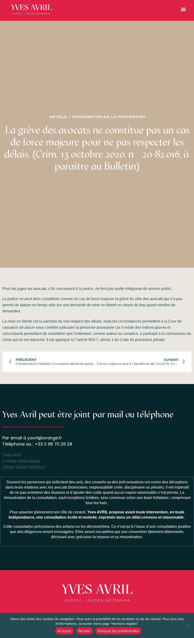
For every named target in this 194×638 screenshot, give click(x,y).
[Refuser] (188, 625)
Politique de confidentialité (118, 631)
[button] (183, 9)
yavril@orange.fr (44, 438)
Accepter (64, 631)
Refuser (85, 631)
